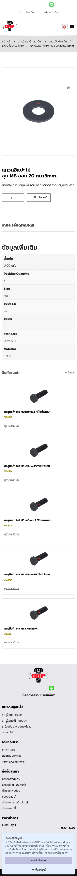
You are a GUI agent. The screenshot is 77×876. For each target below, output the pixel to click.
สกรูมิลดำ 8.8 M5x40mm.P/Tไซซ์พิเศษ (27, 520)
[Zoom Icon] (69, 88)
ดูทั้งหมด (70, 373)
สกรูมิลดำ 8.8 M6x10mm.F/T (21, 629)
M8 (6, 295)
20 (5, 310)
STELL (8, 355)
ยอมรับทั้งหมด (38, 860)
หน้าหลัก (6, 42)
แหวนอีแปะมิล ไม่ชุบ (13, 46)
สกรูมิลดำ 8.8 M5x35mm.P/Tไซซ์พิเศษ (27, 466)
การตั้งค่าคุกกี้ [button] (39, 869)
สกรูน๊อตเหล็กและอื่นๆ (30, 42)
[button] (72, 26)
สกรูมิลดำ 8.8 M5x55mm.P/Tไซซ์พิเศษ (27, 574)
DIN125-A (10, 340)
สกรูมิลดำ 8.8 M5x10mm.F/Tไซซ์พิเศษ (27, 412)
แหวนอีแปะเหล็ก (58, 42)
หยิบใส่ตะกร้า (40, 197)
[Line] (51, 4)
